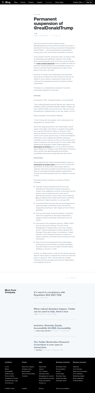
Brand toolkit (26, 371)
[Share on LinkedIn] (56, 35)
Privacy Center (9, 376)
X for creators (43, 371)
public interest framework (46, 63)
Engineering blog (61, 378)
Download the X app (11, 380)
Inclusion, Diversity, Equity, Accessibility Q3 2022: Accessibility (52, 326)
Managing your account (46, 376)
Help (40, 362)
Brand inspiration (78, 378)
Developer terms (61, 380)
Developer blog (60, 376)
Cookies (24, 388)
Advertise (76, 367)
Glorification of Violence (42, 147)
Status (7, 369)
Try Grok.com (9, 383)
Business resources (79, 362)
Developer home (61, 367)
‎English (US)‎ (77, 2)
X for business (77, 369)
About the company (28, 367)
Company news (27, 369)
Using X (41, 369)
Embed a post (9, 373)
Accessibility (9, 371)
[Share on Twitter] (51, 35)
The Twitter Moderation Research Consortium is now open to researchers (51, 345)
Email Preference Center (46, 378)
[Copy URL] (58, 36)
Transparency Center (11, 378)
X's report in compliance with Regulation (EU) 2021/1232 (49, 293)
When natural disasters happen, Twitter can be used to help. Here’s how (54, 310)
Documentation (60, 369)
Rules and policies (44, 380)
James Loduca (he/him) (43, 331)
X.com (7, 367)
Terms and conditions (62, 388)
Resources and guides (80, 371)
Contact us (42, 383)
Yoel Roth (39, 350)
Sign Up (89, 2)
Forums (58, 371)
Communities (60, 373)
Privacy (41, 388)
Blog (16, 2)
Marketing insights (78, 376)
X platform (8, 362)
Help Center (42, 367)
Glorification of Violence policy (44, 164)
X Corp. (24, 362)
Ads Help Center (44, 373)
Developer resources (63, 362)
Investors (25, 376)
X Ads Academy (78, 380)
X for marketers (78, 373)
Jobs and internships (28, 373)
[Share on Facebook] (53, 35)
